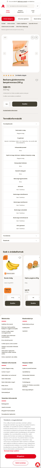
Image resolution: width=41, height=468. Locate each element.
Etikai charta (5, 385)
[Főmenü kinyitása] (37, 6)
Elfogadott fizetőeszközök (8, 410)
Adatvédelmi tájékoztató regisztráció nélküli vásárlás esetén (9, 352)
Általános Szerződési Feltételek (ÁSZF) (10, 347)
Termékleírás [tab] (6, 235)
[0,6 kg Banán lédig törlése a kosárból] (6, 297)
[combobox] (20, 6)
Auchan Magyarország (7, 368)
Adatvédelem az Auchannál (9, 375)
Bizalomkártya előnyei (28, 324)
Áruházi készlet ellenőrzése (10, 110)
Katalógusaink (5, 404)
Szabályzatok (26, 327)
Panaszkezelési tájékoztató (8, 414)
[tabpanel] (20, 179)
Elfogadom (20, 456)
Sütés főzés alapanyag (22, 26)
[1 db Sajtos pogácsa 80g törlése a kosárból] (27, 297)
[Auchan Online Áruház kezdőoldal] (3, 6)
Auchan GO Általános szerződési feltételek (30, 385)
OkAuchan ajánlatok (23, 19)
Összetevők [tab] (6, 240)
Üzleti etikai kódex (6, 378)
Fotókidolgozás (26, 382)
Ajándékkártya (26, 372)
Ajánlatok (24, 331)
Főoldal (3, 23)
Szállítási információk (7, 324)
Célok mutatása (20, 463)
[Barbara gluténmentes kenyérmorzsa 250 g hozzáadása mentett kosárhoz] (37, 80)
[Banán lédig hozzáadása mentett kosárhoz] (20, 257)
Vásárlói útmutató (6, 407)
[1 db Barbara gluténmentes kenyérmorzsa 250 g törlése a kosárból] (10, 105)
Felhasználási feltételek (28, 375)
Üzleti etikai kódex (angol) (8, 382)
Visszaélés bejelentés (7, 389)
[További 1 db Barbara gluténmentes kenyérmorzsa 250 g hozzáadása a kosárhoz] (10, 103)
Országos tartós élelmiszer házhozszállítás (8, 336)
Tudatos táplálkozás (22, 23)
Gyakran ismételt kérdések (29, 368)
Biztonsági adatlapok (27, 389)
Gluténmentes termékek (8, 26)
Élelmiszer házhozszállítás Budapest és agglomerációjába (10, 327)
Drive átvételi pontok (7, 340)
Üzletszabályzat (6, 392)
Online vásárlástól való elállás (9, 357)
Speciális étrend (33, 23)
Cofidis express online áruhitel (9, 343)
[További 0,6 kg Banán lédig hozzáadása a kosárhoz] (19, 297)
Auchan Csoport (6, 372)
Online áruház (11, 23)
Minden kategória (8, 19)
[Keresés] (8, 6)
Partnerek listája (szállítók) (11, 451)
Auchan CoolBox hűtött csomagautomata (8, 332)
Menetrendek (25, 378)
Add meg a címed (22, 1)
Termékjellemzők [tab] (7, 124)
